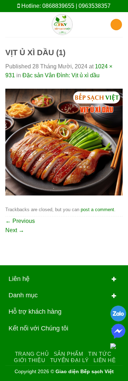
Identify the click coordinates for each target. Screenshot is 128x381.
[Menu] (9, 24)
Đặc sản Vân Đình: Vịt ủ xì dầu (61, 75)
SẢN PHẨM (69, 354)
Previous (20, 221)
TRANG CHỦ (32, 354)
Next (14, 230)
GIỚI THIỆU (29, 360)
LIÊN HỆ (105, 360)
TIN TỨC (99, 354)
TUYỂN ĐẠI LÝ (69, 360)
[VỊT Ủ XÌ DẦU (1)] (64, 142)
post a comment (97, 209)
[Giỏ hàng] (116, 25)
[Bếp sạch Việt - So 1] (62, 24)
